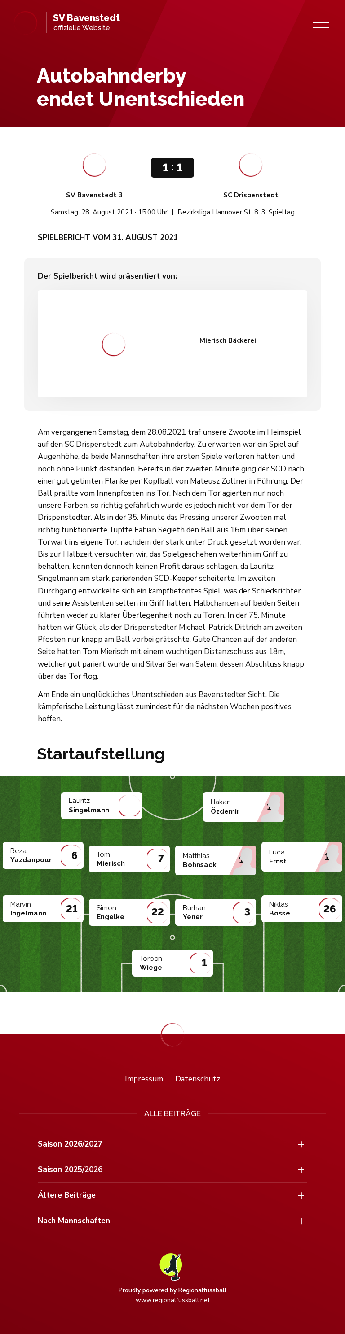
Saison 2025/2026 (70, 1169)
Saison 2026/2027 (70, 1144)
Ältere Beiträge (67, 1195)
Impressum (144, 1079)
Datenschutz (197, 1079)
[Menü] (320, 22)
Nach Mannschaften (74, 1221)
